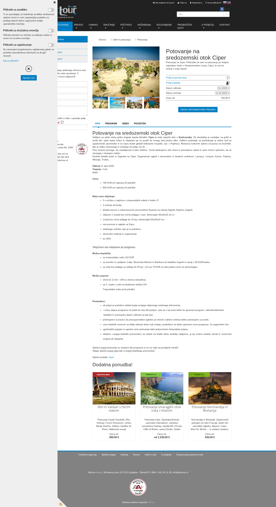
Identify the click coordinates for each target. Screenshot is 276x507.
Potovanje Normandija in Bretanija (210, 409)
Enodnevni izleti (54, 52)
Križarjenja (144, 24)
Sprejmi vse (29, 78)
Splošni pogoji (109, 454)
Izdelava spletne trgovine (134, 502)
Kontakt (225, 24)
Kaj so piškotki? (11, 60)
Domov (102, 39)
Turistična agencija (87, 454)
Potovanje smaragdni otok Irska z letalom (162, 409)
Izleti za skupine (54, 59)
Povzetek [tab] (140, 123)
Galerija (124, 454)
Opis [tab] (97, 123)
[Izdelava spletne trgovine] (151, 502)
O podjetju (208, 24)
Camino (93, 24)
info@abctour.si (180, 472)
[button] (155, 74)
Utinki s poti (150, 454)
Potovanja (51, 45)
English (229, 2)
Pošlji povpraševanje (176, 77)
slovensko (225, 2)
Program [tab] (111, 123)
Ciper (111, 357)
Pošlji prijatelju (173, 82)
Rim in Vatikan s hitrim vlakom (114, 409)
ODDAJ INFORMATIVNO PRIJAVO (197, 109)
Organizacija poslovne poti (189, 454)
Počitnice (126, 24)
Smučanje (109, 24)
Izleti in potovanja (57, 24)
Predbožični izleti (184, 26)
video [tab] (125, 123)
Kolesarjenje (164, 24)
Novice (136, 454)
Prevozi (78, 24)
